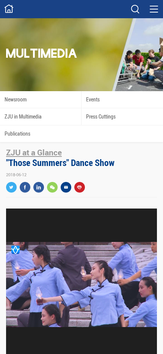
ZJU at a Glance (34, 152)
